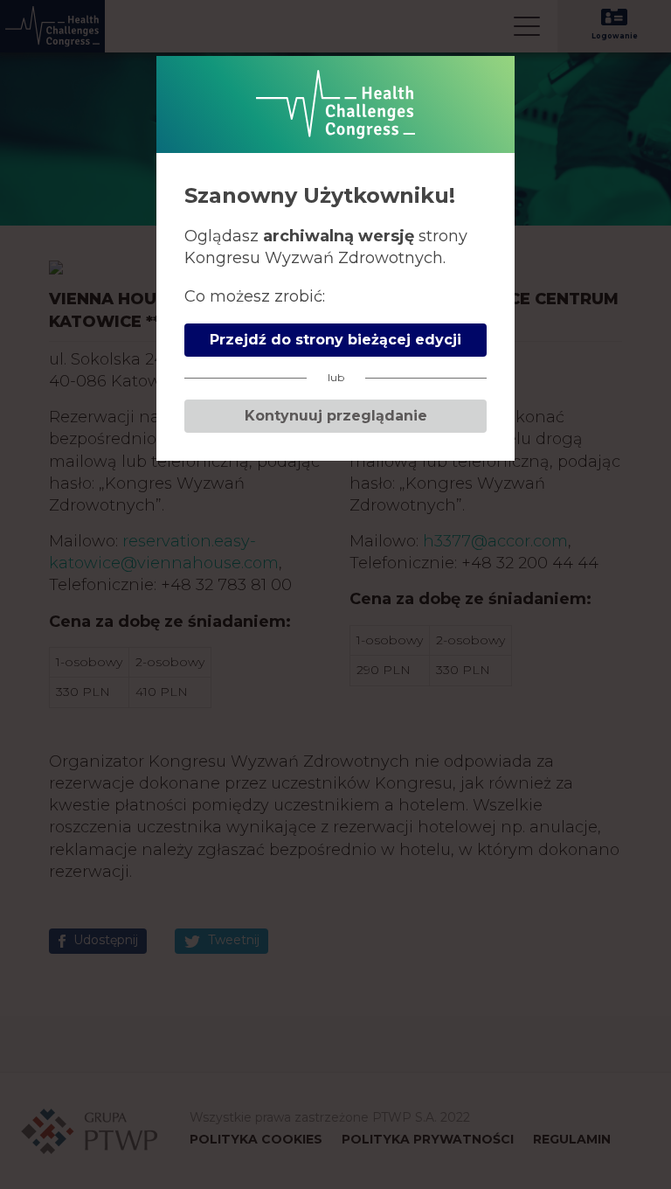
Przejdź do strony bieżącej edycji (335, 339)
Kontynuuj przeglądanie (336, 415)
